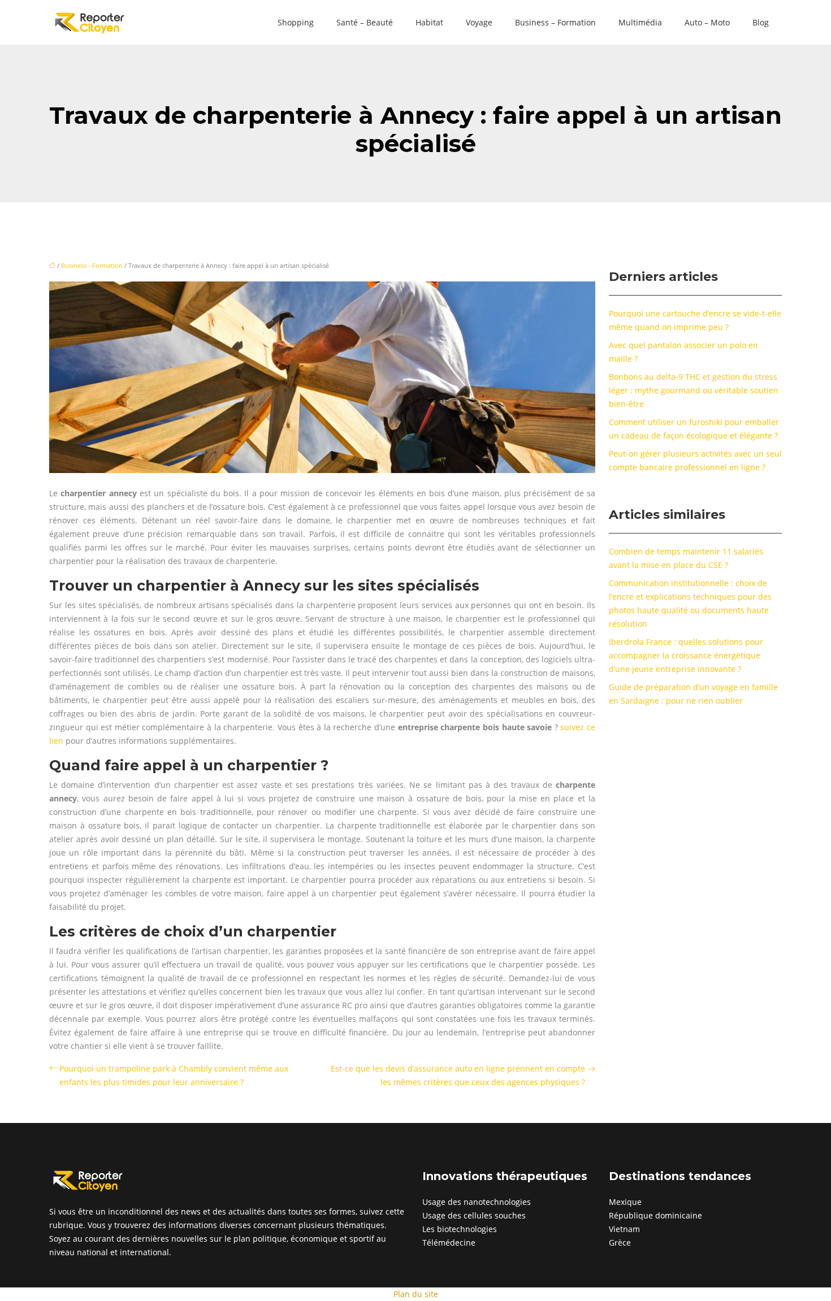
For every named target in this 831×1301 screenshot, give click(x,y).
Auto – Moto (707, 22)
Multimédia (640, 22)
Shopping (296, 22)
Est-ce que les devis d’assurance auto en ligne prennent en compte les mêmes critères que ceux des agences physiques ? (458, 1075)
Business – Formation (555, 22)
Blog (760, 22)
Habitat (429, 22)
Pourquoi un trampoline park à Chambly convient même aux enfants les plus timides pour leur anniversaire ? (173, 1075)
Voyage (479, 22)
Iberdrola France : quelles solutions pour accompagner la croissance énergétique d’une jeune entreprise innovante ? (686, 655)
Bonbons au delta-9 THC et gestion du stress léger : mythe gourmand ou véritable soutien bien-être (693, 390)
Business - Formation (92, 265)
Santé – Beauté (364, 22)
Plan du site (415, 1294)
